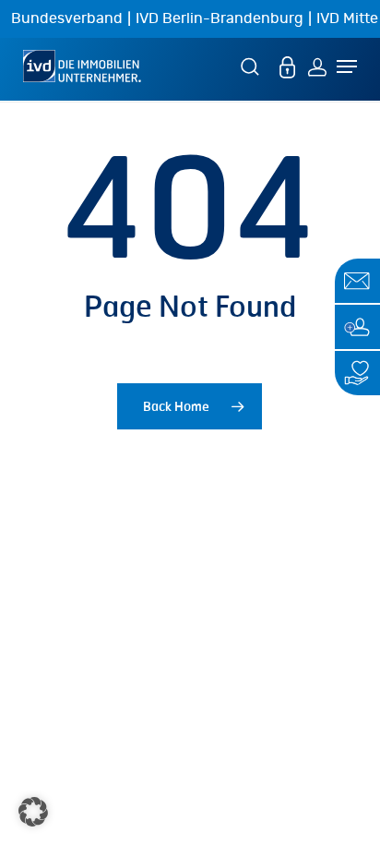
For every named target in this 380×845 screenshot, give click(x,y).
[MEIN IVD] (287, 66)
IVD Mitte (347, 18)
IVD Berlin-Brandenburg (219, 18)
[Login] (317, 66)
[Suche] (252, 66)
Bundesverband (67, 18)
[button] (33, 812)
